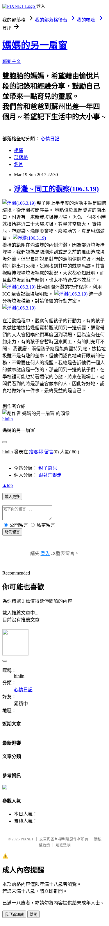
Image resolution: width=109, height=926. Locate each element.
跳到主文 (11, 61)
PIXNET (27, 839)
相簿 (18, 150)
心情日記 (50, 138)
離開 (33, 914)
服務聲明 (63, 845)
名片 (18, 164)
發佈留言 (12, 532)
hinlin (7, 418)
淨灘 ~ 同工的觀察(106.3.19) (56, 189)
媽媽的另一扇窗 (34, 45)
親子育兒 (47, 468)
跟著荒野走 (50, 475)
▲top (7, 485)
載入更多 (12, 496)
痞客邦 (36, 451)
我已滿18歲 (14, 914)
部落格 (21, 157)
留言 (48, 451)
